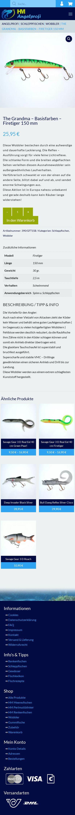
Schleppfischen (32, 23)
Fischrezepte (16, 681)
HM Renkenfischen (20, 712)
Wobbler (52, 23)
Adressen (14, 753)
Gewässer (14, 671)
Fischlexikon (16, 676)
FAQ (11, 625)
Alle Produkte (16, 697)
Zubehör (13, 727)
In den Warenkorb (21, 220)
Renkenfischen (17, 661)
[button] (69, 39)
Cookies (13, 615)
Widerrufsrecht (17, 644)
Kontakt (13, 634)
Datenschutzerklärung (22, 619)
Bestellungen (16, 758)
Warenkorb (15, 732)
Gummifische (16, 722)
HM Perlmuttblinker (21, 707)
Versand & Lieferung (20, 639)
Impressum (15, 629)
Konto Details (17, 748)
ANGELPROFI (10, 23)
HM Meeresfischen (20, 702)
